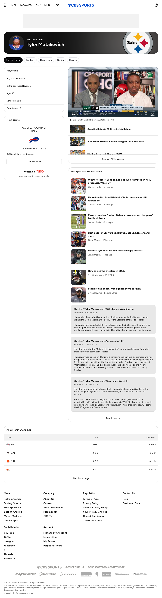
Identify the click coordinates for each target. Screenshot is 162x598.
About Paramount (53, 507)
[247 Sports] (25, 573)
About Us (48, 499)
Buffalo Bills (31, 148)
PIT (12, 444)
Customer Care (131, 503)
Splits (60, 60)
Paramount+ (50, 511)
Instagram (9, 541)
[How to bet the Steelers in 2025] (78, 277)
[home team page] (34, 140)
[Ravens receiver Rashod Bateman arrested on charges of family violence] (78, 221)
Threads (8, 554)
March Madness (13, 516)
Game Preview (34, 161)
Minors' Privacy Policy (95, 507)
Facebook (9, 545)
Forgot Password (52, 545)
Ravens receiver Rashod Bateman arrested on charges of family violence (120, 217)
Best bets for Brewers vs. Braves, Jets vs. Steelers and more (119, 234)
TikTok (7, 537)
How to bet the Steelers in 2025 (106, 271)
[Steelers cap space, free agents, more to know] (78, 294)
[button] (5, 5)
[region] (113, 92)
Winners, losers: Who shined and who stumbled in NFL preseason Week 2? (119, 181)
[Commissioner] (89, 572)
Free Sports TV (12, 507)
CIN (13, 461)
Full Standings (81, 478)
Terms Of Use (91, 499)
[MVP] (106, 572)
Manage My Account (55, 532)
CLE (13, 469)
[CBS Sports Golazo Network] (106, 566)
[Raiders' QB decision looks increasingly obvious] (78, 256)
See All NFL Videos (113, 159)
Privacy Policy (91, 503)
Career (73, 60)
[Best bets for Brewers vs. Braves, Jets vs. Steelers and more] (78, 239)
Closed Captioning (93, 513)
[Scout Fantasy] (122, 574)
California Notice (92, 517)
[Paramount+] (68, 573)
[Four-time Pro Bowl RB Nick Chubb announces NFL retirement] (78, 203)
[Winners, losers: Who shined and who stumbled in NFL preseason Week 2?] (78, 186)
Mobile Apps (11, 520)
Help (125, 499)
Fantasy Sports (12, 503)
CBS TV (47, 516)
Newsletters (50, 537)
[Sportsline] (48, 573)
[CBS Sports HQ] (74, 566)
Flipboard (9, 558)
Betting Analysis (13, 511)
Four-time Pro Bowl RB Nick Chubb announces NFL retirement (118, 199)
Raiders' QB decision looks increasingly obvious (115, 250)
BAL (13, 453)
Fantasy (30, 60)
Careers (47, 503)
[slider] (113, 108)
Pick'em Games (12, 499)
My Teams (49, 541)
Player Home (13, 60)
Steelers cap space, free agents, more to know (114, 288)
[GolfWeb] (140, 574)
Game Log (46, 60)
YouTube (9, 532)
